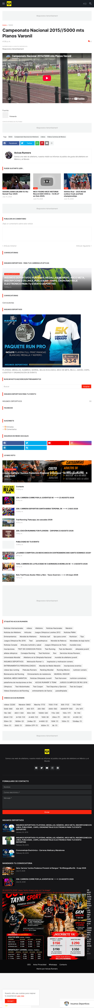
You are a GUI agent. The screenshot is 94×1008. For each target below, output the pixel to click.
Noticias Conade (10, 645)
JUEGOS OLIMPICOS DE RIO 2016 (73, 682)
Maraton (69, 628)
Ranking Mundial (46, 670)
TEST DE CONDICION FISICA (29, 649)
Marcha (39, 705)
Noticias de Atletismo (12, 632)
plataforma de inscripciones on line (18, 682)
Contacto (20, 486)
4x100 (20, 717)
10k (7, 713)
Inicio (4, 25)
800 (65, 705)
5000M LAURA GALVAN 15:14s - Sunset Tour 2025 (15, 193)
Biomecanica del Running (14, 674)
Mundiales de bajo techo (79, 641)
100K (54, 721)
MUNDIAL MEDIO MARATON (15, 678)
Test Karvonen (60, 678)
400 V (19, 713)
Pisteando (13, 116)
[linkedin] (13, 448)
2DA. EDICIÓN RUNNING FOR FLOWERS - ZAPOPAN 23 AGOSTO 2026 (44, 531)
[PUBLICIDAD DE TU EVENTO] (8, 545)
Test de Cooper (76, 686)
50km (8, 721)
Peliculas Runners (30, 670)
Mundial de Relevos (58, 641)
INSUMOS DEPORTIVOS (47, 401)
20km (56, 717)
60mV (8, 717)
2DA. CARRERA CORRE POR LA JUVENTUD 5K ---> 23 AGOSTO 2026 (45, 498)
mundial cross (75, 645)
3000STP (66, 709)
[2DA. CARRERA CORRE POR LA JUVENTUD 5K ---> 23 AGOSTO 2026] (8, 500)
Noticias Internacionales (13, 628)
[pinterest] (58, 768)
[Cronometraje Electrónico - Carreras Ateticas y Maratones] (8, 853)
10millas (77, 721)
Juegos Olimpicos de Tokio (55, 645)
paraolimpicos (41, 641)
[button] (3, 4)
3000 (52, 709)
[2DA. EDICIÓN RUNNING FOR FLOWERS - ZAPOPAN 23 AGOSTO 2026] (8, 534)
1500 (53, 705)
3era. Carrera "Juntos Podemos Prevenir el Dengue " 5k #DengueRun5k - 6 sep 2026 (51, 868)
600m (45, 725)
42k (19, 709)
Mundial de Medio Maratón (49, 666)
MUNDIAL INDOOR (61, 674)
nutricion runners (80, 670)
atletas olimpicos (10, 653)
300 (66, 717)
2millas (31, 721)
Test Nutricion (44, 653)
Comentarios (11, 429)
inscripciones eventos (72, 666)
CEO (29, 964)
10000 (43, 713)
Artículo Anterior (10, 246)
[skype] (36, 448)
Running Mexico (63, 670)
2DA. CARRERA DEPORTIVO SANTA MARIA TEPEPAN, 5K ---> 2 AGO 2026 (47, 509)
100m (65, 721)
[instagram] (81, 443)
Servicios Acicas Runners (70, 653)
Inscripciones (9, 649)
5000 (11, 25)
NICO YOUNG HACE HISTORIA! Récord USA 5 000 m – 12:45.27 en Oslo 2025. (46, 194)
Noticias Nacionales (54, 628)
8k (54, 725)
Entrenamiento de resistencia (39, 674)
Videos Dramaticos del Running (16, 691)
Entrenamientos (10, 636)
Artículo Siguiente (83, 246)
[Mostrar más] (52, 143)
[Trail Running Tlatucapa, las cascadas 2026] (8, 523)
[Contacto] (8, 489)
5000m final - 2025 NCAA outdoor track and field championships (75, 194)
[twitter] (36, 443)
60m (31, 713)
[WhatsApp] (37, 143)
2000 (18, 725)
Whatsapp (53, 964)
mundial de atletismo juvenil (66, 657)
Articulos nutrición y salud (31, 645)
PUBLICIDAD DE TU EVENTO (27, 542)
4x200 (77, 717)
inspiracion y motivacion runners (60, 661)
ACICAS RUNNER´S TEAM (45, 682)
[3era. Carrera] (8, 871)
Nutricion (73, 636)
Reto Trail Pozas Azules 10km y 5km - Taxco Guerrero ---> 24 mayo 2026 (47, 575)
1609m (19, 721)
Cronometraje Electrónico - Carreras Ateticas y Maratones (40, 850)
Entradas (10, 427)
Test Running (50, 649)
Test (31, 641)
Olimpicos (8, 686)
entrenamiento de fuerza (42, 691)
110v (55, 713)
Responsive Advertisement (47, 16)
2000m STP (31, 725)
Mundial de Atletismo (28, 636)
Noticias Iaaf (45, 636)
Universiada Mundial (12, 657)
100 (77, 705)
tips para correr (60, 636)
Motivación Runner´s (35, 661)
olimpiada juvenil (82, 649)
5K (77, 713)
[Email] (47, 143)
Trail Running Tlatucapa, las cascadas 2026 (34, 520)
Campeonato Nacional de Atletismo (26, 137)
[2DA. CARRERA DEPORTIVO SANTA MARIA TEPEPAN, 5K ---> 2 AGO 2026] (8, 512)
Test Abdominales (22, 686)
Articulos (27, 632)
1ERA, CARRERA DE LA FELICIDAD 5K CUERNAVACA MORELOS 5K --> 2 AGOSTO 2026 (52, 564)
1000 (45, 717)
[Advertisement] (47, 990)
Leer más (20, 996)
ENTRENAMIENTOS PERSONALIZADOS (20, 666)
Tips (82, 636)
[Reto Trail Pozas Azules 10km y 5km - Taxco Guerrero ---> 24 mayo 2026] (8, 578)
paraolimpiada (61, 691)
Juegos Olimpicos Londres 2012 (47, 632)
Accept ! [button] (10, 1001)
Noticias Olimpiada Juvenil (40, 678)
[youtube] (58, 443)
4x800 (43, 721)
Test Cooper (38, 686)
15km (7, 725)
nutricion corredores (78, 678)
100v (67, 713)
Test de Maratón (65, 649)
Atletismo (39, 628)
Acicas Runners (22, 152)
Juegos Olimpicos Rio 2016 (15, 641)
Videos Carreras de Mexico (56, 137)
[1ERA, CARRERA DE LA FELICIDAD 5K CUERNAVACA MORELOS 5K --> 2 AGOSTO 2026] (8, 567)
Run (54, 653)
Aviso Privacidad (39, 964)
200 (41, 709)
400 (30, 709)
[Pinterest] (42, 143)
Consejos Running (28, 653)
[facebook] (13, 443)
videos (43, 137)
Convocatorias (8, 303)
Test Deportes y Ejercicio (56, 686)
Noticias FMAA (70, 632)
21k (79, 709)
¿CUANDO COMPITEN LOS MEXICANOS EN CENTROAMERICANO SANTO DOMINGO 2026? (53, 553)
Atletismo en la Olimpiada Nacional (37, 657)
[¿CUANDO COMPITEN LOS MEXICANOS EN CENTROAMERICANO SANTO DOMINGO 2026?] (8, 556)
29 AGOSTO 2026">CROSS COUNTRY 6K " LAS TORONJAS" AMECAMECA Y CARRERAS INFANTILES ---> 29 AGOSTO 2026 (89, 918)
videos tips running (11, 670)
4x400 (33, 717)
